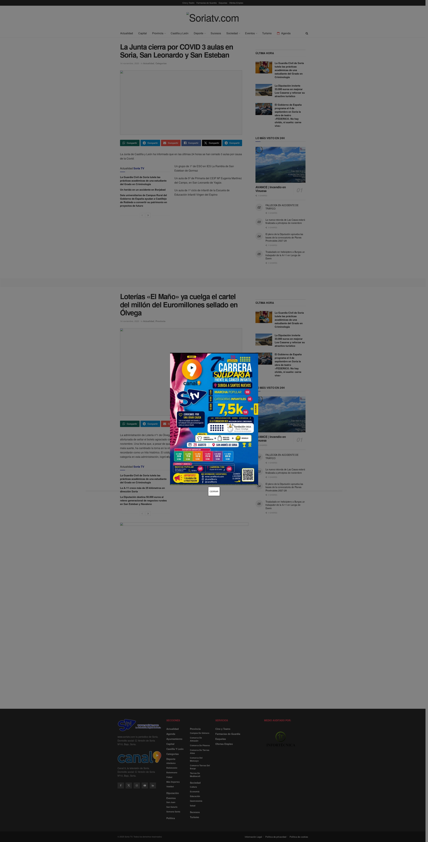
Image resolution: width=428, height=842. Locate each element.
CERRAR (214, 491)
